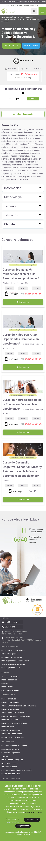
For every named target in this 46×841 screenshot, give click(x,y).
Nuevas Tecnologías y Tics (12, 760)
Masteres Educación (9, 720)
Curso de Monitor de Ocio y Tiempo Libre (26, 2)
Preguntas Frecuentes (10, 690)
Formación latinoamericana (12, 737)
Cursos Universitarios (10, 702)
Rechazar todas (32, 820)
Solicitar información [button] (23, 114)
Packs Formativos (8, 699)
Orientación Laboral (9, 767)
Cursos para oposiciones (11, 734)
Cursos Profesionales (10, 709)
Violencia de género (9, 654)
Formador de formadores (11, 657)
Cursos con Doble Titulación (12, 713)
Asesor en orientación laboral (13, 664)
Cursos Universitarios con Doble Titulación (18, 706)
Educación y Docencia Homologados (19, 17)
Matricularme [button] (31, 46)
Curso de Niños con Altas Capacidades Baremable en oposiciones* (23, 341)
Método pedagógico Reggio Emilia (15, 661)
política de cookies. (33, 812)
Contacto (5, 683)
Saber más (22, 302)
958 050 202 (10, 627)
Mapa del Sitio (7, 687)
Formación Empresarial (10, 753)
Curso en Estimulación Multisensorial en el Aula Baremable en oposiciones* (21, 276)
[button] (23, 188)
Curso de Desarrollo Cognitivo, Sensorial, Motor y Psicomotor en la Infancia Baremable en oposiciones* (22, 471)
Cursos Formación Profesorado (14, 723)
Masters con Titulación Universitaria (15, 716)
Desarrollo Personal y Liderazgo (14, 746)
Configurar (12, 819)
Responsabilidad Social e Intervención (16, 770)
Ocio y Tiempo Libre (9, 763)
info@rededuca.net (12, 622)
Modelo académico (9, 680)
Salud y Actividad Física (10, 774)
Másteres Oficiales (8, 727)
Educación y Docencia (10, 749)
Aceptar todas (23, 826)
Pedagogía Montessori (10, 668)
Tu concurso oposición (10, 676)
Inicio (3, 17)
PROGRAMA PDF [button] (11, 46)
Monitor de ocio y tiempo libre (13, 650)
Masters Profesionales (10, 730)
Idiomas (4, 756)
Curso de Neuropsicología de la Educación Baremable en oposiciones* (23, 406)
